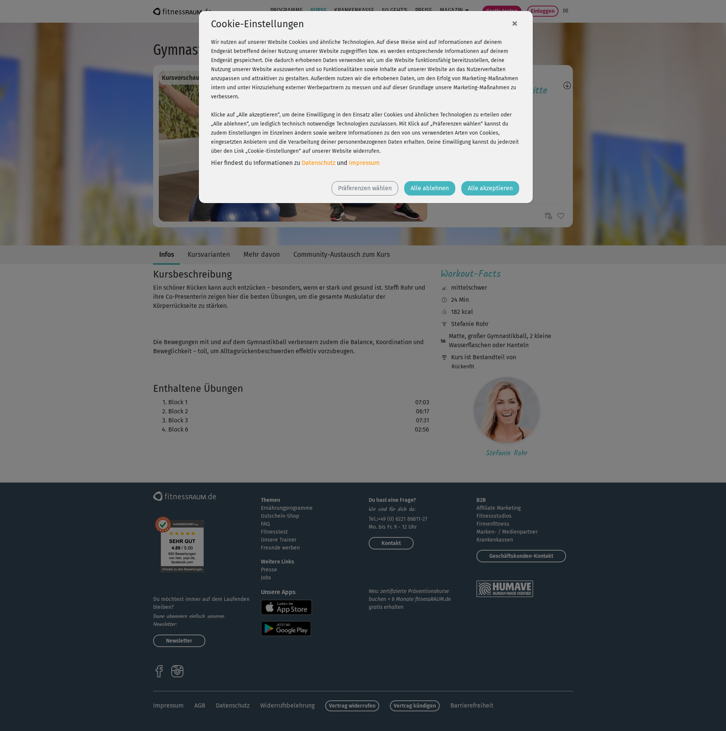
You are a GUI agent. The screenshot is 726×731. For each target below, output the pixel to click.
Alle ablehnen (430, 188)
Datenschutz (318, 162)
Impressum (364, 162)
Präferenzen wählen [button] (365, 188)
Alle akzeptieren (490, 188)
